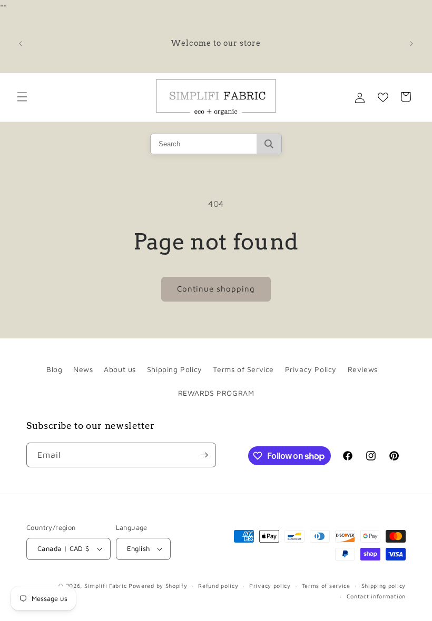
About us (120, 369)
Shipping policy (383, 585)
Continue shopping (216, 288)
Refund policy (218, 585)
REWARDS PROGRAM (216, 392)
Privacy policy (270, 585)
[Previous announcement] (20, 43)
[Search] (269, 144)
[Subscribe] (203, 455)
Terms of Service (243, 369)
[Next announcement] (411, 43)
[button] (22, 96)
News (83, 369)
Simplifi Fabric (105, 585)
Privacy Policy (311, 369)
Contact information (376, 596)
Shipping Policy (174, 369)
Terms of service (326, 585)
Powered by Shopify (158, 585)
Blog (54, 369)
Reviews (363, 369)
